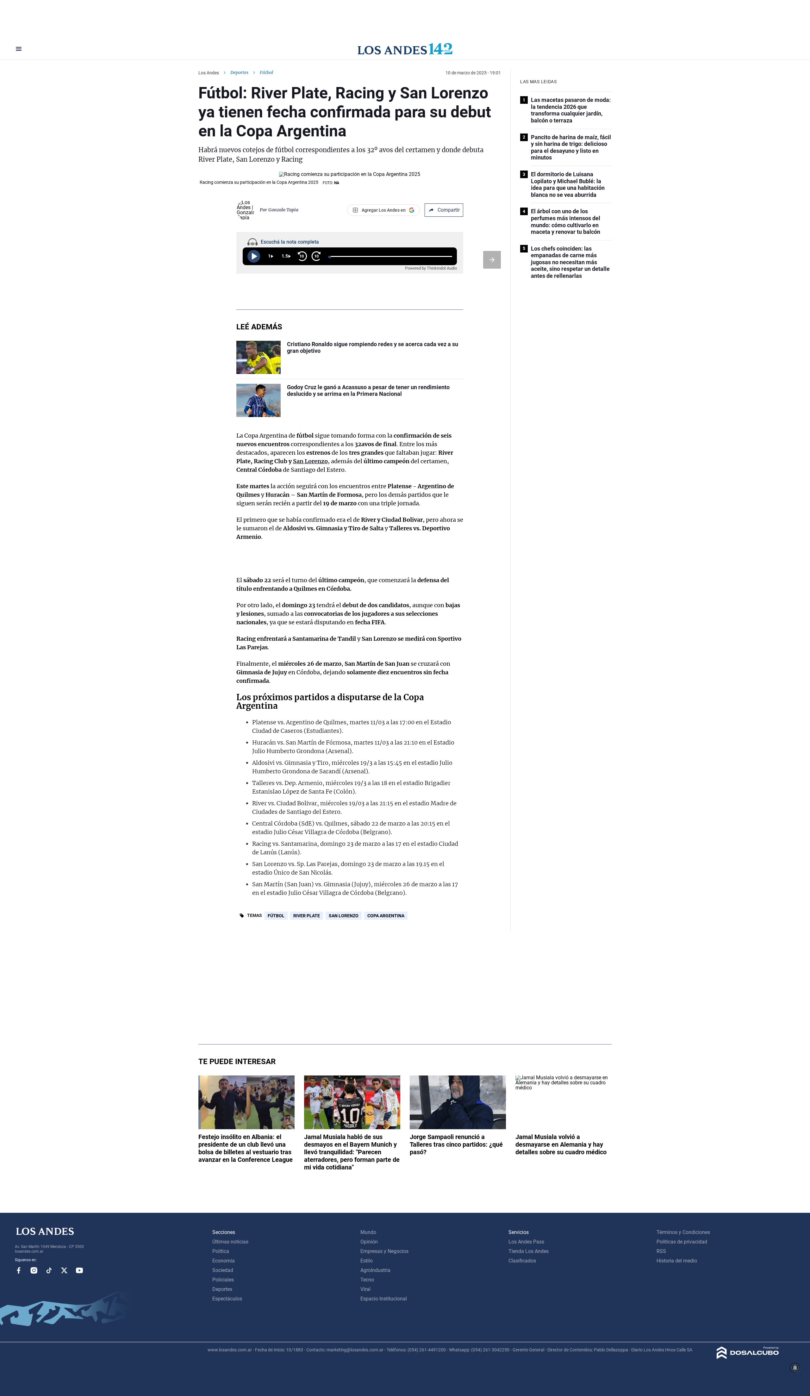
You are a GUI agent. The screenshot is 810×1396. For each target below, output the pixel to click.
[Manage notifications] (795, 1368)
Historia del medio (677, 1261)
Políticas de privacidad (682, 1242)
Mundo (368, 1232)
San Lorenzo (310, 461)
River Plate (306, 915)
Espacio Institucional (383, 1299)
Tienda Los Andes (528, 1251)
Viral (365, 1289)
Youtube (79, 1270)
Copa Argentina (385, 915)
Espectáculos (227, 1299)
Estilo (366, 1261)
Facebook (18, 1270)
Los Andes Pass (526, 1242)
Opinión (369, 1242)
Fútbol (276, 915)
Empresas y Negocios (384, 1251)
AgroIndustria (375, 1270)
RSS (661, 1251)
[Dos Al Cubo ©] (748, 1357)
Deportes (239, 72)
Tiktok (49, 1270)
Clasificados (522, 1261)
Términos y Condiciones (683, 1232)
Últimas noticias (230, 1242)
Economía (223, 1261)
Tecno (367, 1280)
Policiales (223, 1280)
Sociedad (222, 1270)
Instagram (34, 1270)
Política (220, 1251)
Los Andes (208, 72)
